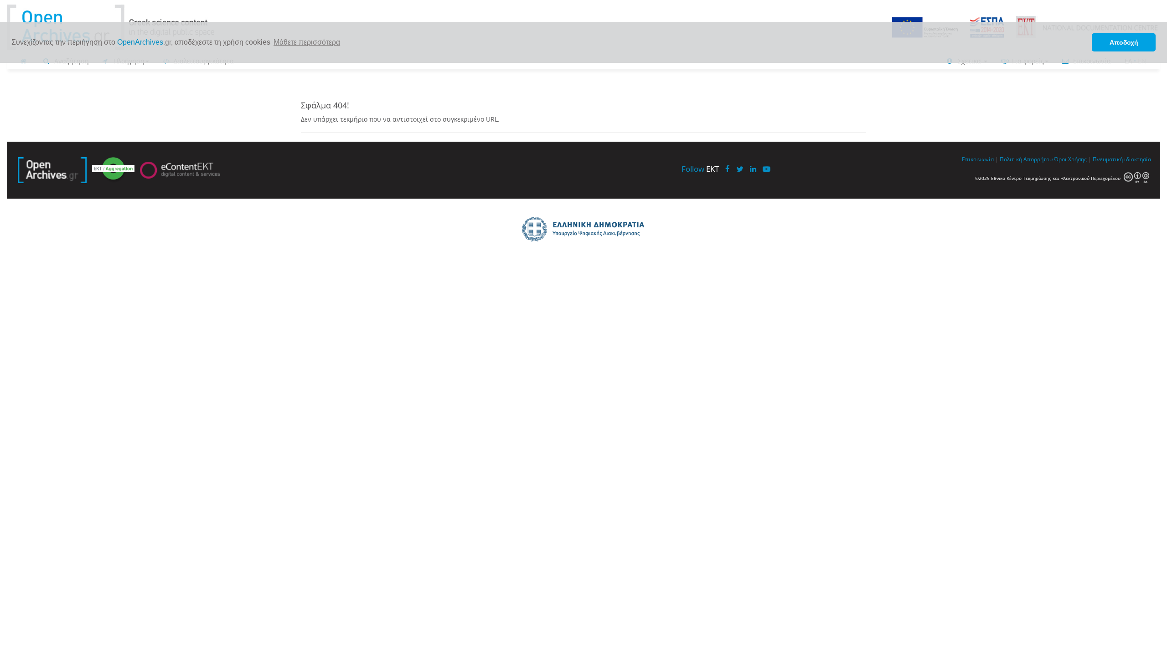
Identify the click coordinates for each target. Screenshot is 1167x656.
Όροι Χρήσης (1070, 159)
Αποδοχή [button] (1124, 42)
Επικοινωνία (978, 159)
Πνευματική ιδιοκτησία (1122, 159)
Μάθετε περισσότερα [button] (307, 42)
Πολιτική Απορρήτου (1026, 159)
